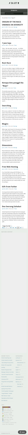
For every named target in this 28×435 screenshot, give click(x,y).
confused (18, 357)
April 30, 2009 (5, 189)
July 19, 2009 (4, 27)
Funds (18, 365)
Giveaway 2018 (4, 379)
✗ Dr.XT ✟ (14, 3)
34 (10, 227)
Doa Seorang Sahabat (11, 206)
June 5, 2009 (4, 88)
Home (9, 17)
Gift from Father (9, 187)
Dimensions (7, 145)
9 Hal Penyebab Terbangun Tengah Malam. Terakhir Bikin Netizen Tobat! (7, 393)
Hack (17, 367)
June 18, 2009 (5, 65)
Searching (6, 106)
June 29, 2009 (5, 45)
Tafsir (17, 372)
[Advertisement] (14, 7)
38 (20, 227)
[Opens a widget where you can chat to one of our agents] (22, 432)
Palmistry (19, 386)
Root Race (6, 63)
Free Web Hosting (10, 167)
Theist (15, 45)
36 (15, 227)
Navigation (14, 10)
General (17, 360)
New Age (15, 27)
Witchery (17, 381)
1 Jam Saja (6, 43)
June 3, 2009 (4, 108)
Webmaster (15, 169)
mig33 (17, 369)
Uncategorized (19, 377)
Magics (5, 124)
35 (13, 227)
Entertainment (20, 362)
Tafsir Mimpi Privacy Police (7, 362)
